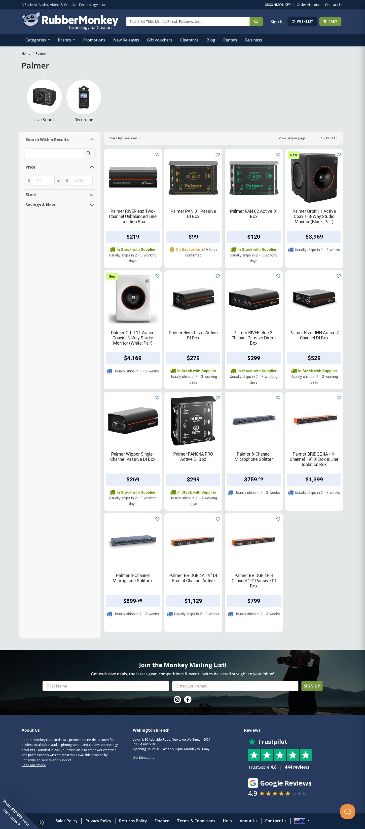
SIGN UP (312, 686)
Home (26, 53)
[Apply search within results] (88, 153)
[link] (177, 699)
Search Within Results (47, 139)
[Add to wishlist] (156, 154)
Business (253, 40)
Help (227, 821)
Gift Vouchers (159, 40)
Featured (124, 138)
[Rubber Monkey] (70, 28)
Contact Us (334, 4)
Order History (308, 4)
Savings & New (40, 205)
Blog (211, 40)
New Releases (126, 40)
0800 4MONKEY (278, 4)
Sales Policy (67, 821)
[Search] (256, 21)
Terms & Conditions (196, 821)
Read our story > (34, 765)
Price (31, 167)
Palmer (41, 53)
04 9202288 (147, 744)
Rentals (230, 40)
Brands (65, 40)
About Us (248, 821)
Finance (162, 821)
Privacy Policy (98, 821)
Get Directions (143, 757)
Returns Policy (133, 821)
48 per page (292, 138)
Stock (31, 194)
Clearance (189, 40)
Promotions (94, 40)
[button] (20, 809)
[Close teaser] (41, 822)
